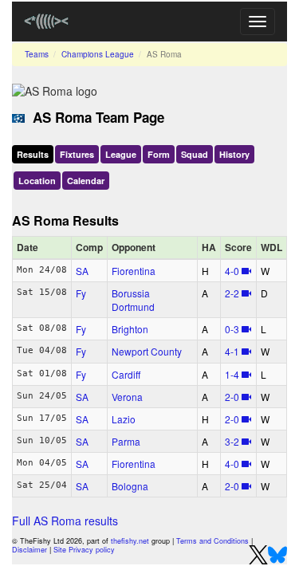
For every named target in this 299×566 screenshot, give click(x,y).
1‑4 (232, 374)
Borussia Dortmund (133, 299)
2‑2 (232, 293)
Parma (126, 441)
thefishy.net (130, 541)
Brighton (130, 329)
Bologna (130, 486)
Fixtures (77, 154)
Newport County (147, 351)
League (120, 154)
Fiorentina (133, 270)
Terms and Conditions (212, 541)
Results (33, 154)
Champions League (97, 54)
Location (37, 181)
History (234, 154)
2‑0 (232, 396)
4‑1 (232, 351)
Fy (81, 293)
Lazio (124, 419)
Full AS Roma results (65, 521)
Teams (37, 54)
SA (82, 270)
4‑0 (232, 270)
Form (159, 154)
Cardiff (126, 374)
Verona (127, 396)
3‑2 (232, 441)
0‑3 (232, 329)
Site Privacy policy (84, 549)
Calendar (85, 181)
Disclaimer (29, 549)
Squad (194, 154)
